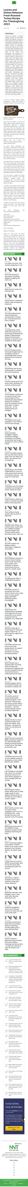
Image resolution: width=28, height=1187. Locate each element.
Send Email (9, 217)
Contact (14, 1185)
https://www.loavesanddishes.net (12, 211)
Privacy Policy (12, 1183)
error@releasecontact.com (10, 240)
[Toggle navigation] (14, 2)
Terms (5, 1183)
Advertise (20, 1183)
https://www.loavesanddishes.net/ (12, 225)
